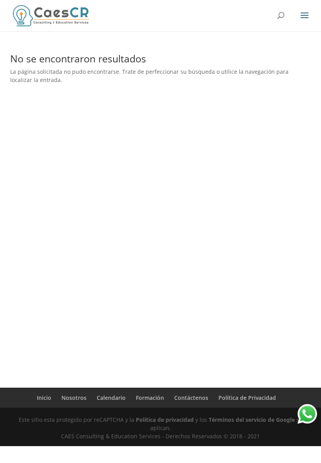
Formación (150, 397)
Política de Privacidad (247, 397)
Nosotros (74, 397)
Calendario (111, 397)
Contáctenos (191, 397)
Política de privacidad (165, 419)
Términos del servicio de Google (252, 419)
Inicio (44, 397)
